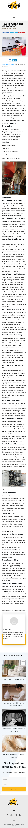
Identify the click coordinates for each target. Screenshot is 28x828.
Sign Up (14, 789)
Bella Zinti (7, 630)
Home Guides (10, 64)
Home (3, 64)
